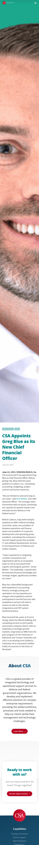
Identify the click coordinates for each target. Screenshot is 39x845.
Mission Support (19, 837)
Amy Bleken (21, 498)
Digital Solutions (19, 841)
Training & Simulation (19, 834)
